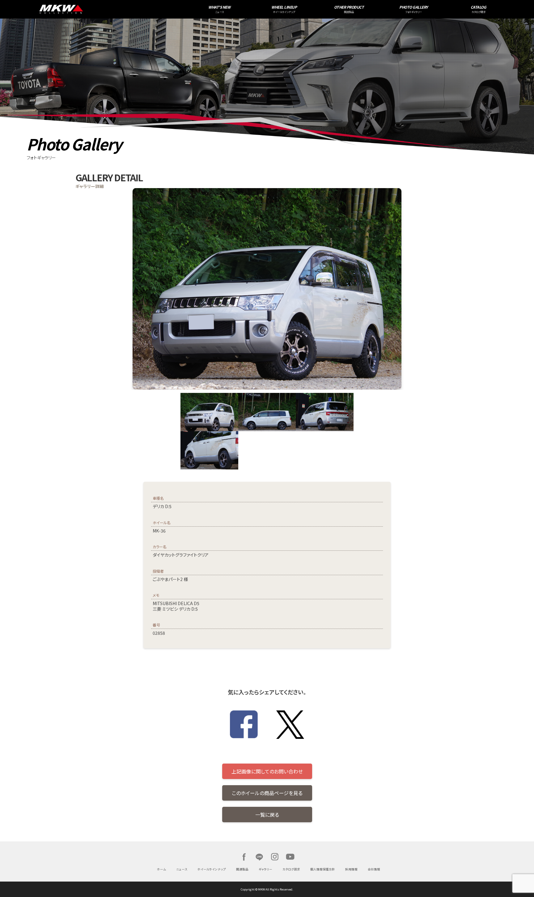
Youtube (290, 857)
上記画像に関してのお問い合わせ (267, 771)
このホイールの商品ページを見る (267, 793)
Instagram (274, 857)
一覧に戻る (267, 814)
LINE (259, 857)
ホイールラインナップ (211, 869)
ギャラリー (265, 869)
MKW (119, 9)
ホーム (161, 869)
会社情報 (374, 869)
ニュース (181, 869)
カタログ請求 (291, 869)
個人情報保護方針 (322, 869)
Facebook (244, 857)
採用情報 (351, 869)
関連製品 (242, 869)
